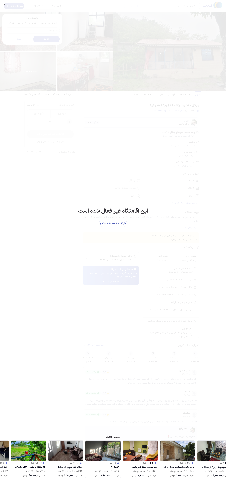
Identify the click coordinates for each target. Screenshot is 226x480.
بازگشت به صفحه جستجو (113, 223)
